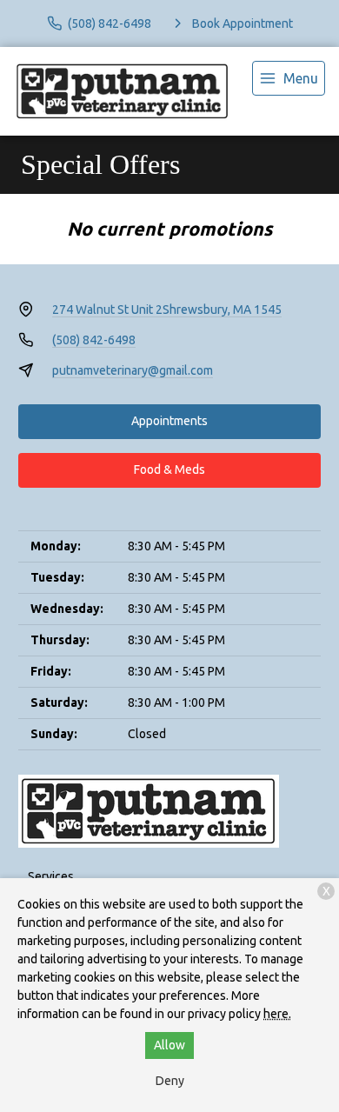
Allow (169, 1045)
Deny (170, 1081)
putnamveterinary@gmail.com (132, 370)
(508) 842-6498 (94, 340)
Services (51, 876)
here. (277, 1014)
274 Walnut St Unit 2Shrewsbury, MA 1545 (167, 309)
